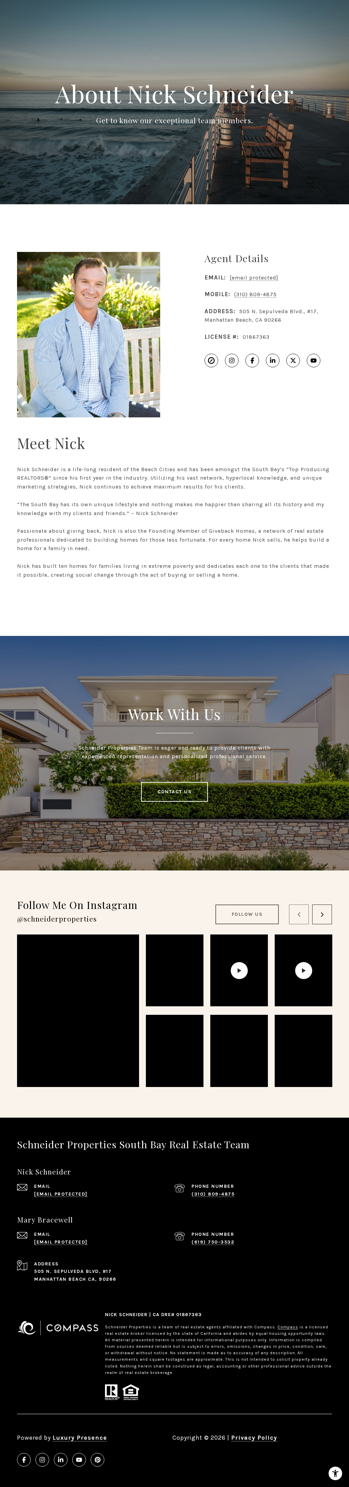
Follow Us (247, 914)
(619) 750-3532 (213, 1242)
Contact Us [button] (174, 792)
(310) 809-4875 (255, 294)
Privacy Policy (254, 1437)
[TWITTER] (293, 360)
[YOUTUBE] (313, 360)
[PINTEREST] (97, 1460)
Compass (287, 1327)
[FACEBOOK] (252, 360)
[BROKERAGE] (211, 360)
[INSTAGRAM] (232, 360)
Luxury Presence (79, 1437)
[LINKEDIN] (272, 360)
